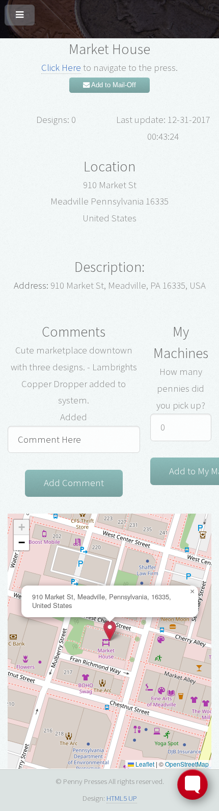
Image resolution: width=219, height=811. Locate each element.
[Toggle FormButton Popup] (192, 784)
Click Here (61, 67)
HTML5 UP (121, 798)
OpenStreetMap (187, 763)
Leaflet (144, 763)
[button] (109, 630)
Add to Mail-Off (113, 85)
